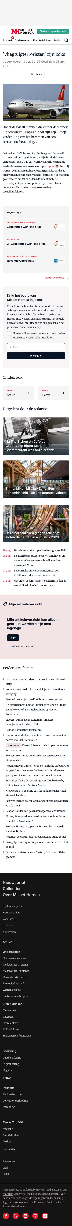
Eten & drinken (12, 1004)
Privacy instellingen (14, 1206)
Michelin (8, 1129)
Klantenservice (11, 912)
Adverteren (9, 931)
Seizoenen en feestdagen (17, 1035)
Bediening (9, 1051)
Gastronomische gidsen (16, 996)
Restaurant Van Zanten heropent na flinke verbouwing (37, 765)
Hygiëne (7, 1070)
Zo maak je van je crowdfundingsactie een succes (34, 699)
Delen (39, 74)
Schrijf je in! (36, 355)
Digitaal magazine (13, 906)
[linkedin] (25, 1216)
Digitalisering (11, 1064)
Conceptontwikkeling (15, 1100)
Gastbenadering (12, 1057)
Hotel (6, 1174)
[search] (66, 40)
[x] (16, 1216)
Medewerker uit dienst (16, 971)
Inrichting (9, 1107)
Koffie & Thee (11, 1029)
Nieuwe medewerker (15, 958)
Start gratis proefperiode (53, 31)
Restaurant (9, 1161)
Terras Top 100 (13, 1122)
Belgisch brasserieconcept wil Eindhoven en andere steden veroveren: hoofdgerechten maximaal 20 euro (39, 560)
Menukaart (9, 1010)
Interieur (8, 1087)
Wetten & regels (12, 989)
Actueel (8, 942)
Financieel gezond (13, 983)
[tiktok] (45, 1216)
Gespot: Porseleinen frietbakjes (24, 729)
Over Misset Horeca (21, 894)
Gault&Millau (11, 1135)
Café (5, 1167)
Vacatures (8, 918)
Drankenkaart (11, 1023)
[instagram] (35, 1216)
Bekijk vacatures (54, 278)
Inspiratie (9, 1149)
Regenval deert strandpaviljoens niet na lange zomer (36, 836)
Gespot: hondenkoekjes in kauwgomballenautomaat (36, 811)
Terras (7, 1078)
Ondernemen (11, 951)
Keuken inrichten (13, 1094)
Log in (13, 637)
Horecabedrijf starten (15, 977)
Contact (7, 925)
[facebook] (6, 1216)
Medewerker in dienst (15, 964)
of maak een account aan (20, 646)
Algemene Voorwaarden (16, 1202)
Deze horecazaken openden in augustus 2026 (40, 550)
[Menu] (5, 31)
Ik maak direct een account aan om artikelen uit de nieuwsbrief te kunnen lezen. (39, 335)
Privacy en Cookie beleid (48, 1202)
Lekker (7, 1141)
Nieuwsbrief (14, 882)
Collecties (12, 888)
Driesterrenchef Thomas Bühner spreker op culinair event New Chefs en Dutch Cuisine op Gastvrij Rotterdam (36, 709)
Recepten (8, 1016)
